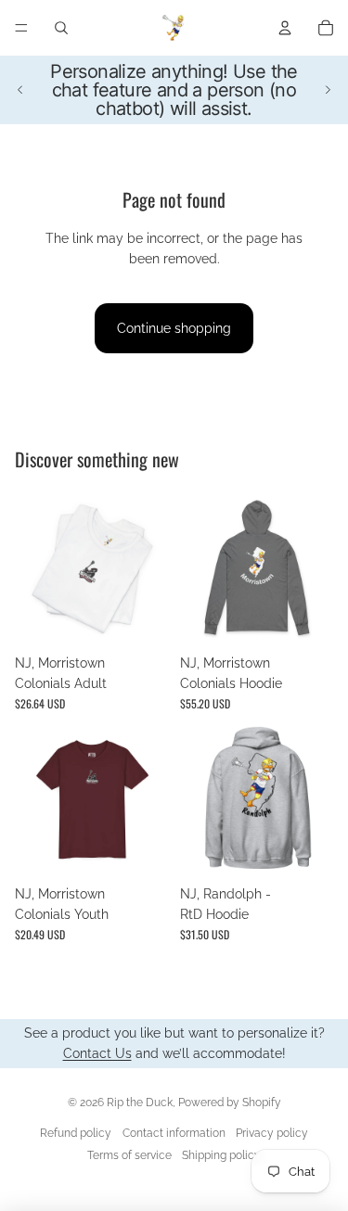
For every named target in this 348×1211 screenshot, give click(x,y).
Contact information (174, 1133)
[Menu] (21, 27)
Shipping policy (221, 1155)
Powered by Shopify (229, 1102)
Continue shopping (174, 328)
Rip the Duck (140, 1102)
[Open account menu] (284, 27)
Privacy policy (272, 1133)
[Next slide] (327, 90)
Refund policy (75, 1133)
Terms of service (129, 1155)
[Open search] (61, 27)
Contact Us (97, 1053)
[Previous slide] (20, 90)
